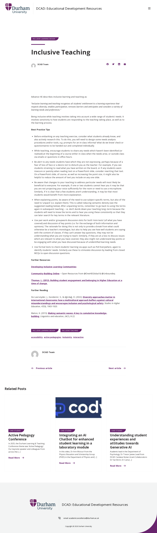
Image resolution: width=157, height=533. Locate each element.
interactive (78, 337)
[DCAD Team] (35, 354)
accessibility (37, 337)
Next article (115, 368)
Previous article (43, 368)
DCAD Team (48, 352)
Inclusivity (67, 337)
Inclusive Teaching (70, 330)
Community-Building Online (45, 273)
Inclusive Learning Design (44, 39)
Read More (14, 457)
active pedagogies (52, 337)
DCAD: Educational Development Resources (69, 8)
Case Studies (15, 430)
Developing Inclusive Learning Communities (53, 266)
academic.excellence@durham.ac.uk (84, 518)
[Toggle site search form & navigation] (149, 8)
